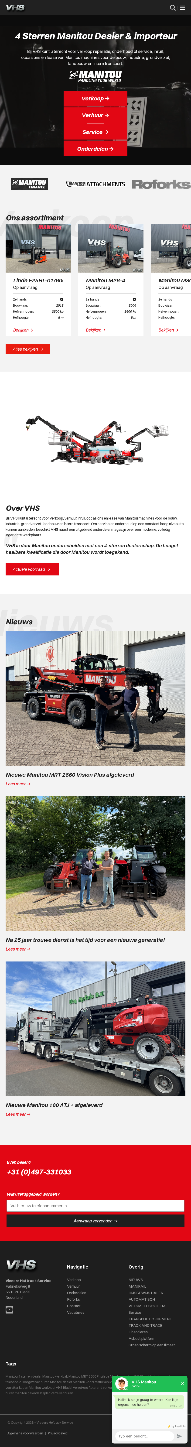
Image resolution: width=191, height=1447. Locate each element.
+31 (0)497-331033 (39, 1171)
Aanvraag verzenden (95, 1221)
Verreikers (80, 1387)
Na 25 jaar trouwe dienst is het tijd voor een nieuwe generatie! (85, 939)
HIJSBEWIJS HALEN (146, 1292)
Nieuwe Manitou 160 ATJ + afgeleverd (54, 1104)
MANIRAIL (137, 1286)
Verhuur (73, 1286)
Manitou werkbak (55, 1376)
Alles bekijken (28, 349)
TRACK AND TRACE (145, 1325)
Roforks (73, 1299)
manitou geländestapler (32, 1393)
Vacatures (75, 1312)
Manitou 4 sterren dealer (24, 1376)
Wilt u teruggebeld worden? (33, 1194)
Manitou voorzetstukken (91, 1382)
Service (135, 1312)
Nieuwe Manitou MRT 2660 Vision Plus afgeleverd (70, 774)
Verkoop (74, 1279)
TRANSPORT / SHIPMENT (150, 1319)
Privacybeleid (58, 1433)
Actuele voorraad (31, 569)
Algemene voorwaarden (25, 1433)
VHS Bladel (64, 1387)
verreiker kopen (17, 1387)
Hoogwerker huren (35, 1382)
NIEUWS (136, 1279)
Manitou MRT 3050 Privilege (88, 1376)
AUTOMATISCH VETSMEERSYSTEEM (147, 1302)
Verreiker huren (62, 1393)
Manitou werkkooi (42, 1387)
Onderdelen (76, 1292)
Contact (74, 1305)
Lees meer (18, 784)
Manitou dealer (61, 1382)
